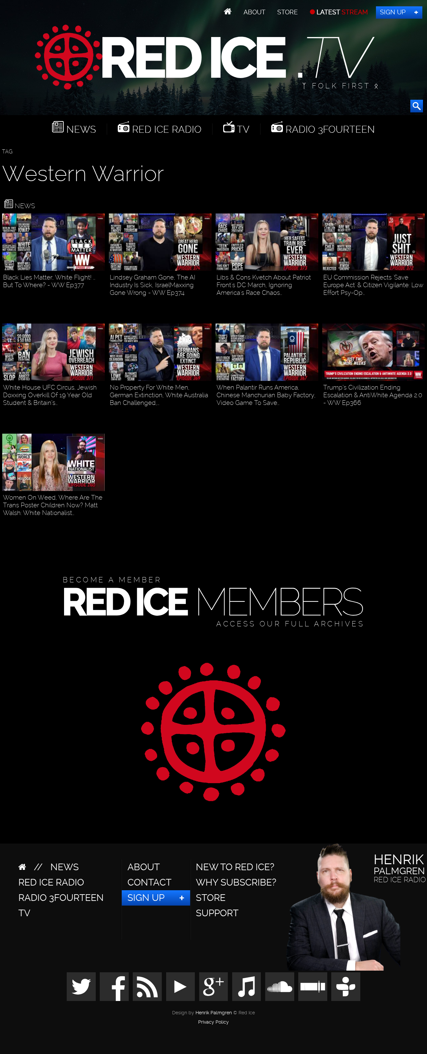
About (255, 12)
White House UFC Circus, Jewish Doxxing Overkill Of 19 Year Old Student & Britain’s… (50, 395)
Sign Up (393, 12)
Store (287, 12)
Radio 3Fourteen (329, 129)
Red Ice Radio (165, 129)
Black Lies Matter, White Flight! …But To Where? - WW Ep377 (49, 281)
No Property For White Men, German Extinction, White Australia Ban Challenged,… (159, 395)
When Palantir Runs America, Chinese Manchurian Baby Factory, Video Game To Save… (266, 395)
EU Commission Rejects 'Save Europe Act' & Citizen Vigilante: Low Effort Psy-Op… (373, 285)
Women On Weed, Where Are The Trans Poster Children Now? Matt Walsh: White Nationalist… (52, 505)
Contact (149, 882)
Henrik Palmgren (213, 1013)
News (80, 129)
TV (242, 129)
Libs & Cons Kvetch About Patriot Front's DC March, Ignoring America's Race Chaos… (264, 285)
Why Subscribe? (236, 882)
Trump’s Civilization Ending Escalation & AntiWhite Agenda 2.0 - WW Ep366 (372, 395)
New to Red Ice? (235, 867)
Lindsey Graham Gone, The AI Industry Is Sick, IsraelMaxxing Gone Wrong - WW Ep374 (152, 285)
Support (217, 913)
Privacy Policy (213, 1022)
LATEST (341, 12)
